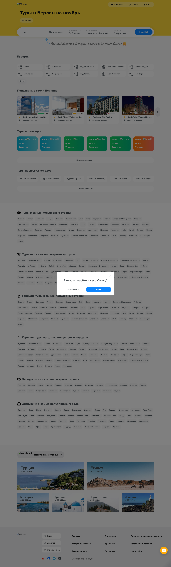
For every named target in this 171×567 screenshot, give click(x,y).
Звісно (98, 289)
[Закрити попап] (110, 275)
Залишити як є (72, 289)
